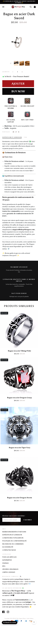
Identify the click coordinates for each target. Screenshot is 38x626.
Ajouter (18, 83)
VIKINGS (5, 563)
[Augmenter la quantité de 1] (22, 72)
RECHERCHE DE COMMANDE (13, 544)
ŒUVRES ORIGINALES (10, 569)
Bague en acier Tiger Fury (19, 448)
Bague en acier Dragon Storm (19, 498)
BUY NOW (18, 91)
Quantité (6, 71)
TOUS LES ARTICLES (9, 557)
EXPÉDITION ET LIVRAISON (12, 535)
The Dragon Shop (21, 618)
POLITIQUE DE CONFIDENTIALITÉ (14, 541)
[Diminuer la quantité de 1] (13, 72)
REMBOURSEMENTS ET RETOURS (14, 532)
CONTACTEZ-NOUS (9, 550)
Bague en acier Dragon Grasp (19, 398)
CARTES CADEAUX (8, 572)
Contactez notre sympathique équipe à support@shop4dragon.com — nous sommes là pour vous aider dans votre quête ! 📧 (18, 581)
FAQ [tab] (25, 137)
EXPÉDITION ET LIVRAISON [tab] (12, 137)
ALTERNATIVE (7, 560)
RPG (3, 566)
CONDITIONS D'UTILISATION (12, 538)
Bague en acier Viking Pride (19, 351)
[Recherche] (31, 6)
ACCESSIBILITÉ (7, 547)
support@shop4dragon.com (23, 229)
